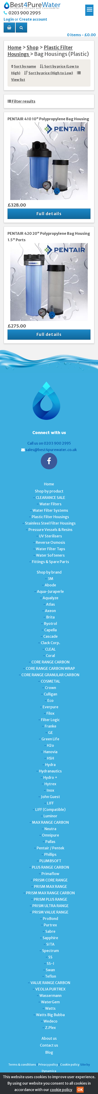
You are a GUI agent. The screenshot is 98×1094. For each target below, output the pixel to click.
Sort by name (25, 66)
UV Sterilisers (50, 536)
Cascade (50, 636)
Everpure (50, 707)
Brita (50, 617)
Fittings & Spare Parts (50, 561)
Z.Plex (50, 1027)
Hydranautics (50, 771)
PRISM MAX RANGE (50, 886)
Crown (50, 687)
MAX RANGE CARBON (50, 822)
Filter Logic (50, 719)
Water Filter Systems (50, 510)
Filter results (23, 101)
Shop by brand (49, 572)
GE (50, 732)
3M (50, 578)
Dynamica (49, 1071)
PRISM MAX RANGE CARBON (50, 893)
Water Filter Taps (50, 549)
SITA (50, 944)
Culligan (50, 694)
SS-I (50, 963)
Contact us (49, 1045)
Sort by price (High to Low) (50, 73)
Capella (50, 630)
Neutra (50, 828)
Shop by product (49, 491)
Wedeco (50, 1021)
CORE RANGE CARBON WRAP (50, 668)
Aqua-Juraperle (50, 591)
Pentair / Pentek (50, 848)
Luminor (50, 816)
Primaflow (50, 873)
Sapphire (50, 937)
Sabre (50, 931)
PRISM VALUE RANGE (50, 912)
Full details (49, 213)
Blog (49, 1052)
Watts (50, 1008)
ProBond (50, 918)
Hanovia (50, 751)
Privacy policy (48, 1064)
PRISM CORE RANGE (50, 880)
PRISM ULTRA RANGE (50, 905)
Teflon (50, 976)
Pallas (50, 841)
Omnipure (50, 835)
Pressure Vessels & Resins (50, 529)
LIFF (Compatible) (50, 809)
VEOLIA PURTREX (50, 989)
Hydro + (50, 777)
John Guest (50, 796)
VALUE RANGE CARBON (50, 982)
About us (49, 1038)
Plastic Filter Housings (50, 516)
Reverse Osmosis (50, 542)
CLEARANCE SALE (50, 497)
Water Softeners (50, 555)
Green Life (50, 739)
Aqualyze (50, 598)
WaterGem (50, 1002)
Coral (50, 655)
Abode (50, 585)
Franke (50, 726)
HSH (50, 758)
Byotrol (50, 623)
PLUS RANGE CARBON (50, 867)
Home (14, 48)
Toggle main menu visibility (89, 9)
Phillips (50, 854)
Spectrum (50, 950)
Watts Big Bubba (50, 1014)
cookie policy (61, 1089)
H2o (50, 745)
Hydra (50, 764)
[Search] (21, 27)
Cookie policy (69, 1064)
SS (50, 957)
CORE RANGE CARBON (50, 662)
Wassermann (50, 995)
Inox (50, 790)
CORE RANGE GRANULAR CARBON (50, 675)
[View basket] (9, 27)
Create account (33, 19)
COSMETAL (50, 681)
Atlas (50, 604)
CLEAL (50, 649)
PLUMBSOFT (50, 861)
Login (9, 19)
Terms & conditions (22, 1064)
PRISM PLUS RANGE (50, 899)
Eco (50, 700)
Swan (50, 970)
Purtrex (50, 925)
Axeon (50, 610)
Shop (33, 48)
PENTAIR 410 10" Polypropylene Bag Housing (48, 119)
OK (80, 1089)
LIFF (50, 803)
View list (18, 80)
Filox (50, 713)
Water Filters (50, 504)
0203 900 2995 (24, 13)
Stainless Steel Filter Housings (50, 523)
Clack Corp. (50, 642)
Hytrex (50, 784)
